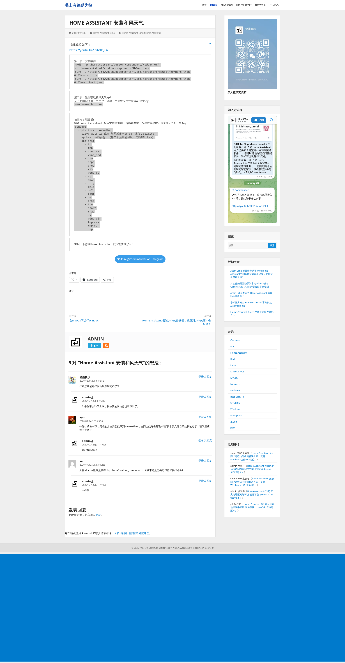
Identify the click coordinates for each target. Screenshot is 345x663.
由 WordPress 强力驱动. (168, 547)
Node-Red (235, 390)
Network (235, 384)
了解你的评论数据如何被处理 (131, 533)
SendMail (235, 403)
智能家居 (156, 32)
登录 (98, 515)
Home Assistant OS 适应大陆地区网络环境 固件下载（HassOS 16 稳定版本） (251, 494)
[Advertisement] (108, 608)
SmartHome (145, 32)
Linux (112, 32)
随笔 (232, 428)
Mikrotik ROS (237, 371)
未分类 (233, 421)
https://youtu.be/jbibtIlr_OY (89, 50)
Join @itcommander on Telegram (141, 259)
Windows (235, 409)
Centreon (235, 340)
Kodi (232, 359)
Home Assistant (101, 32)
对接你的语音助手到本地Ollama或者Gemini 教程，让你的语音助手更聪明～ (250, 285)
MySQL (234, 377)
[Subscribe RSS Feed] (106, 345)
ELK (232, 346)
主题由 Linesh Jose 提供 (202, 547)
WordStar (184, 547)
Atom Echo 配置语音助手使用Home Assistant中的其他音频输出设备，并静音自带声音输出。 (251, 274)
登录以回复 (205, 376)
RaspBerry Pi (237, 396)
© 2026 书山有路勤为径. (144, 547)
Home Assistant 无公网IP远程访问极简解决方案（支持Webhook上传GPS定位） (252, 456)
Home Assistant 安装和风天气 (106, 22)
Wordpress (236, 415)
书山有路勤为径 (78, 5)
